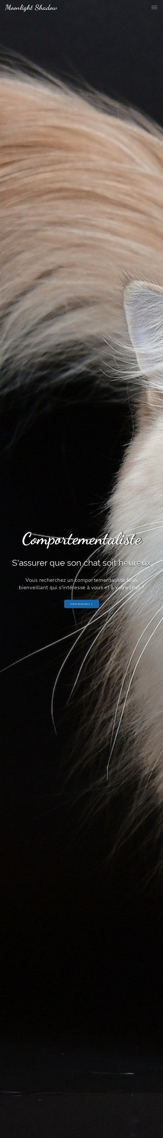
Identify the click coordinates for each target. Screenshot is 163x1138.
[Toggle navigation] (154, 7)
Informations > (81, 603)
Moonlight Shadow (31, 7)
